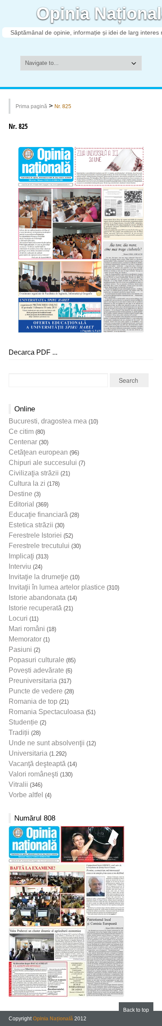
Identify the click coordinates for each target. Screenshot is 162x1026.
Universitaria (28, 753)
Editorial (21, 504)
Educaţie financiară (38, 514)
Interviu (20, 566)
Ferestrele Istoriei (35, 535)
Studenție (23, 722)
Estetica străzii (31, 525)
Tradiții (19, 732)
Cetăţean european (38, 452)
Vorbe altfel (26, 794)
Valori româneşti (33, 774)
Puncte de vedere (36, 691)
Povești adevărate (36, 670)
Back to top (136, 1010)
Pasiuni (20, 649)
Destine (20, 493)
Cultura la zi (27, 483)
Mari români (27, 628)
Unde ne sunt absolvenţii (47, 743)
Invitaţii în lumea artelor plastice (57, 587)
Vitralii (18, 784)
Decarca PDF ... (33, 352)
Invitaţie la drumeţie (38, 576)
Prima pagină (31, 106)
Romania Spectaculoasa (46, 711)
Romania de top (33, 701)
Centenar (23, 442)
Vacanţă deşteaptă (37, 763)
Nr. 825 (62, 106)
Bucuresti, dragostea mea (48, 421)
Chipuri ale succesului (43, 462)
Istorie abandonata (37, 597)
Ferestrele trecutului (39, 545)
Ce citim (21, 431)
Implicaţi (21, 556)
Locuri (18, 618)
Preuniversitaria (33, 680)
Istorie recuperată (35, 608)
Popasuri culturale (36, 660)
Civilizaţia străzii (34, 473)
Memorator (25, 639)
